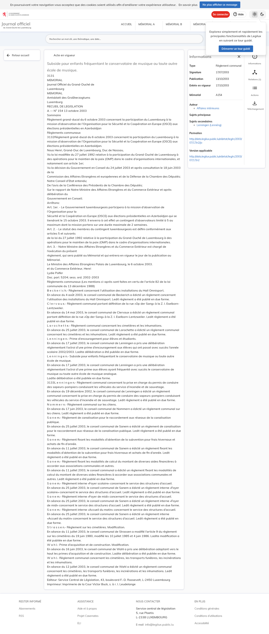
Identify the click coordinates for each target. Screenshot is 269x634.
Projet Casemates (87, 616)
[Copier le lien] (207, 133)
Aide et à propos (87, 608)
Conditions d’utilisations (208, 616)
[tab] (254, 59)
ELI (79, 623)
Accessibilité (202, 623)
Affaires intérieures (208, 108)
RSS (21, 616)
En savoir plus (188, 5)
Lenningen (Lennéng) (209, 125)
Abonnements (27, 608)
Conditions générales (207, 608)
